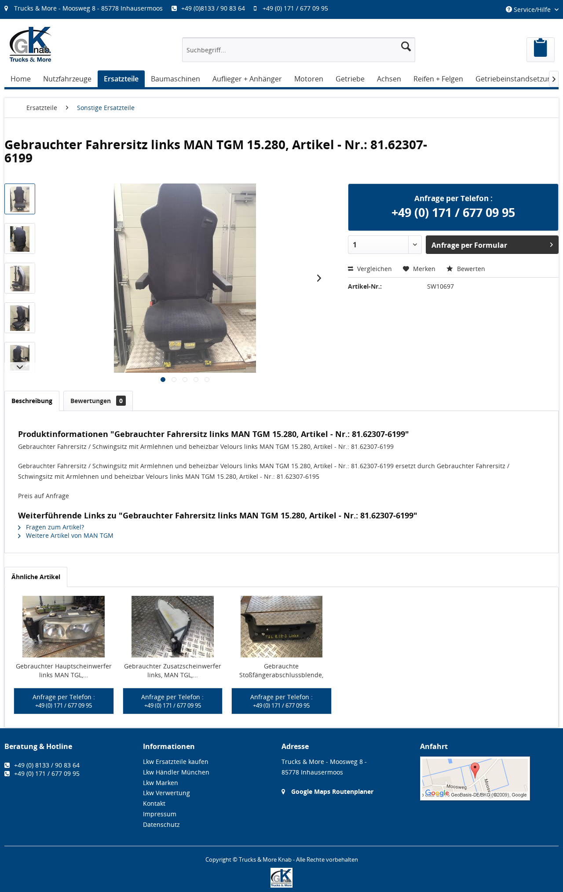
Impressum (159, 814)
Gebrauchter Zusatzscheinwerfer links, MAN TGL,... (172, 670)
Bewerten (470, 268)
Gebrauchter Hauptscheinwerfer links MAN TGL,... (64, 670)
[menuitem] (170, 8)
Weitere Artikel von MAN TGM (68, 535)
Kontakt (154, 803)
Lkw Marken (160, 782)
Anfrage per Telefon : (64, 701)
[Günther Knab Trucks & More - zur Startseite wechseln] (31, 44)
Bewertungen (96, 400)
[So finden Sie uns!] (489, 778)
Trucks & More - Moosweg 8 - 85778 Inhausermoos (88, 8)
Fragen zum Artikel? (54, 527)
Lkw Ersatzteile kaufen (175, 761)
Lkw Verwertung (166, 793)
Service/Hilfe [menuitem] (532, 9)
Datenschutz (161, 824)
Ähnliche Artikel (35, 577)
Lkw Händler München (176, 772)
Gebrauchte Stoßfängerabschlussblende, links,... (281, 670)
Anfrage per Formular (469, 245)
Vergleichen (373, 268)
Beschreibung (31, 400)
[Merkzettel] (540, 49)
